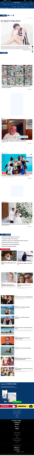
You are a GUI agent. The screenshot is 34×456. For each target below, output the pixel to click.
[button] (8, 15)
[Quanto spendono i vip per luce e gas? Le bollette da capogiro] (7, 340)
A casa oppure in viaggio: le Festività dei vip (10, 238)
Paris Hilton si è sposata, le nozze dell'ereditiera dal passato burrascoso (15, 240)
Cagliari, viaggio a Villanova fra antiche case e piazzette (14, 140)
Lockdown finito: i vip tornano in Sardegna (23, 348)
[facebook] (4, 0)
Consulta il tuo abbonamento (17, 410)
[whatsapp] (5, 0)
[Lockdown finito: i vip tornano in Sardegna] (7, 351)
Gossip (4, 15)
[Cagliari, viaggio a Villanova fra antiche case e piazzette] (17, 129)
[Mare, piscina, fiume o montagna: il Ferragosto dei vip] (7, 330)
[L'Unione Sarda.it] (17, 2)
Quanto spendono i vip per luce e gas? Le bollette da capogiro (22, 338)
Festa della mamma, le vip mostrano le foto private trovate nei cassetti (23, 359)
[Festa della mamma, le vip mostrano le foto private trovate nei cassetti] (7, 361)
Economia (25, 4)
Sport (28, 4)
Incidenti (18, 6)
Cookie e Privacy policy (17, 432)
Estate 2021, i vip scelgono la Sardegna (9, 246)
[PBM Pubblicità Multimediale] (17, 428)
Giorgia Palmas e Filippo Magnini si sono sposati (10, 236)
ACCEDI (30, 0)
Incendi (27, 6)
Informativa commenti (17, 440)
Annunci (31, 4)
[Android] (17, 450)
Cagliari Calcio (23, 6)
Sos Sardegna (14, 6)
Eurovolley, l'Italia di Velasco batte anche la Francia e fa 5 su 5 (15, 175)
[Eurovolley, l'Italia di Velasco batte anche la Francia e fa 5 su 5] (17, 164)
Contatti (17, 437)
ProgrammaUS (5, 4)
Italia (15, 4)
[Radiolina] (25, 406)
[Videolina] (8, 406)
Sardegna (12, 4)
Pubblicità (17, 435)
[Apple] (17, 447)
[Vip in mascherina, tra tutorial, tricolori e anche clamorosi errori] (7, 371)
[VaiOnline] (17, 426)
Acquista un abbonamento (17, 412)
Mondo (18, 4)
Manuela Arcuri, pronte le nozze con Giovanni (10, 242)
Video (9, 4)
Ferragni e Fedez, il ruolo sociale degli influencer (10, 244)
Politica (21, 4)
